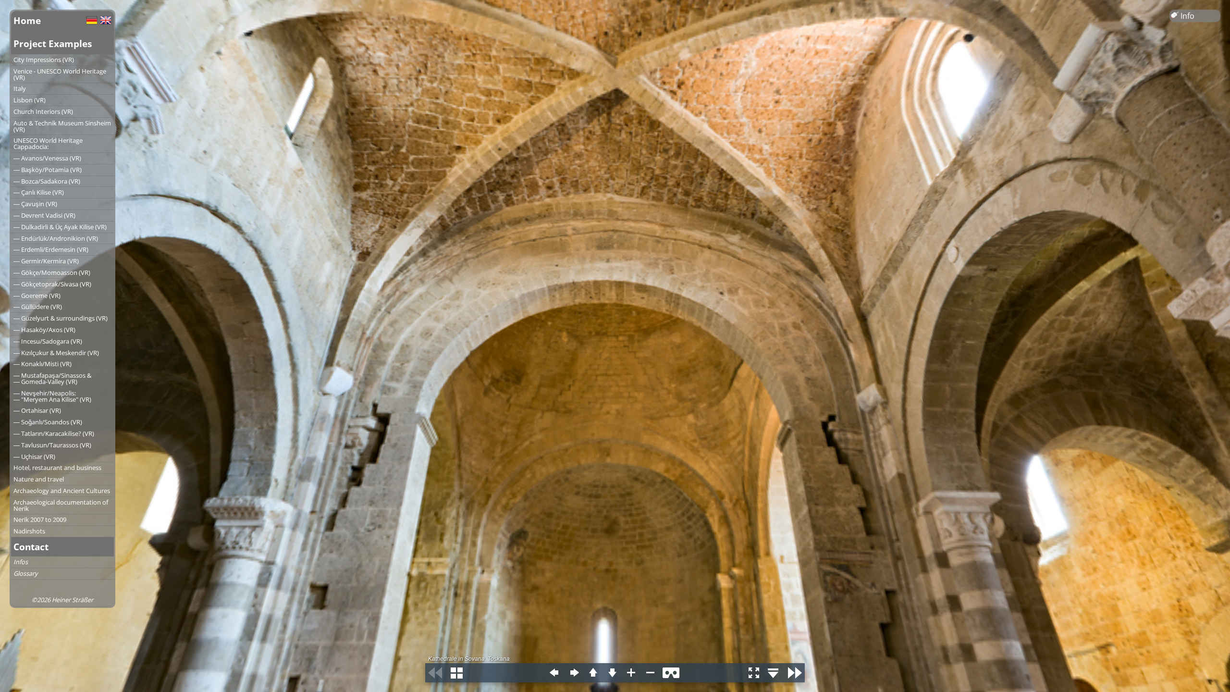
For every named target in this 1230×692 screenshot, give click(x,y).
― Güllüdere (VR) (37, 306)
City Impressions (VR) (43, 59)
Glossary (25, 573)
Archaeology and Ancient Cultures (61, 490)
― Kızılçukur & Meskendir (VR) (56, 352)
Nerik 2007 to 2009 (39, 519)
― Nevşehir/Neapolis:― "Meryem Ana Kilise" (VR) (52, 396)
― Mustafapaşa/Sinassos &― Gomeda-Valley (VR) (52, 378)
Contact (31, 546)
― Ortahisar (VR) (37, 410)
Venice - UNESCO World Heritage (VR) (59, 74)
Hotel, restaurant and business (57, 467)
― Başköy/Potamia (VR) (47, 169)
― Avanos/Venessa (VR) (47, 158)
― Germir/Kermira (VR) (46, 261)
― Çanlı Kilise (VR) (38, 192)
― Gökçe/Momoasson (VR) (51, 272)
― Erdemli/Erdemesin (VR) (50, 249)
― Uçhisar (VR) (34, 456)
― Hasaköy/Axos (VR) (44, 329)
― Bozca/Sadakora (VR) (46, 181)
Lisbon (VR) (29, 100)
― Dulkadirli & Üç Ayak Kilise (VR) (60, 226)
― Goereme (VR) (37, 295)
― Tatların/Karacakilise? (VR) (53, 433)
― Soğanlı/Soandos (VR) (47, 422)
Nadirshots (29, 531)
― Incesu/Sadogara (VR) (47, 341)
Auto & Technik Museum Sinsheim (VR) (62, 126)
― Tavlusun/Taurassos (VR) (52, 445)
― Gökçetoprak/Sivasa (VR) (52, 284)
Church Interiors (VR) (43, 111)
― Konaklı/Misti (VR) (42, 363)
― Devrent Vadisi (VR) (44, 215)
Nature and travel (38, 479)
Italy (19, 88)
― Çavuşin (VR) (35, 203)
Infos (20, 561)
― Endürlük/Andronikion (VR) (55, 238)
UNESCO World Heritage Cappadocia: (48, 143)
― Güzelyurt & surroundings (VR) (60, 318)
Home (27, 20)
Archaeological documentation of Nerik (60, 505)
